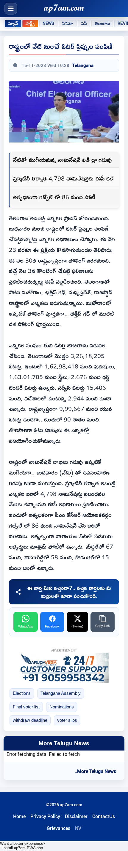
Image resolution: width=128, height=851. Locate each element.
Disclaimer (76, 816)
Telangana (82, 65)
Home (19, 816)
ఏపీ (84, 23)
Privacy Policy (45, 816)
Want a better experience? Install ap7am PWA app (22, 845)
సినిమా (67, 23)
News (48, 23)
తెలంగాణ (102, 23)
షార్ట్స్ (30, 23)
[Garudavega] (64, 668)
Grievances (58, 828)
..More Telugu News (95, 771)
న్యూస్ (13, 23)
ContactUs (103, 816)
